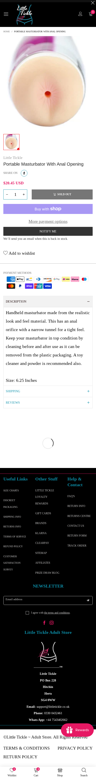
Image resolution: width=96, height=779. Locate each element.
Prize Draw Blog (47, 572)
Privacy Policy (75, 748)
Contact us (75, 525)
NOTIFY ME (48, 231)
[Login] (80, 14)
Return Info (76, 506)
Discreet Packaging (10, 503)
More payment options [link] (48, 221)
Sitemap (41, 553)
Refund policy (13, 546)
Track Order (76, 545)
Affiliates (42, 562)
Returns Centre (79, 516)
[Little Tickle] (24, 14)
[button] (7, 194)
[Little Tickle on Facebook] (44, 623)
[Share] (24, 173)
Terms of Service (14, 536)
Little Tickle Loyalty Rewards (44, 497)
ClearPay (42, 543)
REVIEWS (13, 402)
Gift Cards (43, 513)
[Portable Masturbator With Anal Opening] (48, 84)
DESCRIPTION (16, 301)
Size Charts (11, 490)
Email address (14, 599)
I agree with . (51, 612)
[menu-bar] (7, 14)
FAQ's (71, 496)
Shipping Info (12, 516)
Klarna (41, 533)
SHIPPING (13, 391)
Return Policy (20, 757)
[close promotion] (92, 1)
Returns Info (12, 526)
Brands (40, 523)
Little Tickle (13, 158)
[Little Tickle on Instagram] (51, 623)
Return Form (77, 535)
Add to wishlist (21, 253)
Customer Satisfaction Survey (12, 563)
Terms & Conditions (26, 748)
